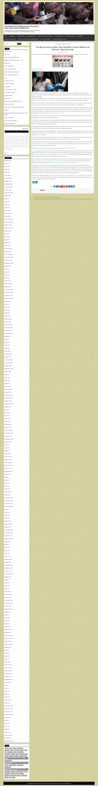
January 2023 (8, 286)
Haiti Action (7, 63)
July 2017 (7, 477)
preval (18, 775)
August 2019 (8, 406)
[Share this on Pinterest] (62, 186)
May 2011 (7, 691)
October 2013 (8, 606)
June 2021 (7, 342)
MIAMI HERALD (8, 95)
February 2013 (8, 629)
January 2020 (8, 392)
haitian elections (12, 765)
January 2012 (8, 667)
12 (16, 140)
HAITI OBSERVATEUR (10, 69)
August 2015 (8, 541)
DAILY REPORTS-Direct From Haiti (45, 36)
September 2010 (9, 714)
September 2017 (9, 471)
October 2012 (8, 641)
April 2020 (7, 383)
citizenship (10, 752)
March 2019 (8, 421)
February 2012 (8, 664)
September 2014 (9, 574)
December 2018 (9, 430)
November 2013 (9, 603)
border (11, 750)
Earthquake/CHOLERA (70, 36)
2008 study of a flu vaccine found (71, 170)
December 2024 (9, 219)
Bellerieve (7, 750)
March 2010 (8, 732)
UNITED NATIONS (9, 117)
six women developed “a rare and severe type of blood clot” (50, 100)
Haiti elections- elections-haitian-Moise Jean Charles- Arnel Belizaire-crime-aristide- (15, 769)
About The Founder (45, 39)
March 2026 (8, 175)
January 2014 (8, 597)
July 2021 (7, 339)
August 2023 (8, 266)
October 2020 (8, 365)
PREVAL (7, 110)
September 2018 (9, 439)
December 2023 (9, 254)
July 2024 (7, 234)
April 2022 (7, 313)
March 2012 (8, 662)
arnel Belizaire (20, 748)
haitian (6, 765)
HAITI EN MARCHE (9, 66)
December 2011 (9, 670)
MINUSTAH (7, 98)
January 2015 (8, 562)
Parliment (21, 773)
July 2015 (7, 544)
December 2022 (9, 289)
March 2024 (8, 245)
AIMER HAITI (8, 51)
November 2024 (9, 222)
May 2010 (7, 726)
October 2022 (8, 295)
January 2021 (8, 357)
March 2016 (8, 521)
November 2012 (9, 638)
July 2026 (7, 163)
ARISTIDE (7, 54)
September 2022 (9, 298)
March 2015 (8, 556)
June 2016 (7, 512)
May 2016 (7, 515)
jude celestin (7, 771)
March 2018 (8, 453)
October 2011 (8, 676)
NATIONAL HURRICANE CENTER (13, 101)
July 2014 (7, 579)
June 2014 (7, 582)
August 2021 (8, 336)
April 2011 (7, 694)
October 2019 (8, 401)
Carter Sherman (37, 68)
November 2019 (9, 398)
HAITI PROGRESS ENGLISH (11, 72)
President (13, 775)
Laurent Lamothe (19, 771)
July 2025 (7, 198)
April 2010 (7, 729)
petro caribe (7, 775)
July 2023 (7, 269)
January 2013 (8, 632)
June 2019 (7, 412)
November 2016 (9, 500)
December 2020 (9, 360)
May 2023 (7, 275)
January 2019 (8, 427)
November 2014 (9, 568)
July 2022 (7, 304)
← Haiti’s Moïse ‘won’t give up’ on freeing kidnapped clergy (45, 197)
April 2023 (7, 277)
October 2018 (8, 436)
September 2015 (9, 538)
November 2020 (9, 363)
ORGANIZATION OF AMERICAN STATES (14, 107)
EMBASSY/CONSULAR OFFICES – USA (14, 60)
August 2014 (8, 577)
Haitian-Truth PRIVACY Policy (59, 39)
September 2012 (9, 644)
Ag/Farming (12, 36)
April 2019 (7, 418)
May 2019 (7, 415)
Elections (80, 36)
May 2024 (7, 239)
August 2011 (8, 682)
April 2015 (7, 553)
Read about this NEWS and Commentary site (28, 39)
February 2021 (8, 354)
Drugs (6, 756)
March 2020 (8, 386)
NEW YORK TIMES (9, 104)
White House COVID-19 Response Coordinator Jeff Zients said (64, 175)
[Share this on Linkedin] (72, 186)
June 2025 (7, 201)
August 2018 (8, 442)
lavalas (25, 771)
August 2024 (8, 231)
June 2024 (7, 236)
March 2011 (8, 697)
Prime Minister (24, 775)
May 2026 (7, 169)
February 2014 (8, 594)
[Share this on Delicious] (74, 186)
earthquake (11, 756)
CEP (5, 752)
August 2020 (8, 371)
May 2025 (7, 204)
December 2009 (9, 741)
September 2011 (9, 679)
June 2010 (7, 723)
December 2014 (9, 565)
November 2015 (9, 533)
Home (6, 36)
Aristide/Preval (21, 36)
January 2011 (8, 703)
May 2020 (7, 380)
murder (16, 773)
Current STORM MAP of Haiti (12, 57)
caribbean (17, 750)
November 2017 (9, 465)
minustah (12, 773)
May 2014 (7, 585)
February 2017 (8, 491)
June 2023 (7, 272)
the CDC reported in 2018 (70, 148)
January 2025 (8, 216)
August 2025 (8, 195)
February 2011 (8, 700)
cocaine (15, 752)
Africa (6, 748)
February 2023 (8, 283)
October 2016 (8, 503)
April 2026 (7, 172)
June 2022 (7, 307)
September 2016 (9, 506)
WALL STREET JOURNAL (11, 120)
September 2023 (9, 263)
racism (6, 777)
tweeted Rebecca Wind (87, 131)
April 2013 (7, 623)
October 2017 (8, 468)
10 (9, 140)
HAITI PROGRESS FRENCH (11, 75)
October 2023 (8, 260)
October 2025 (8, 190)
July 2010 (7, 720)
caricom (21, 750)
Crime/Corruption (31, 36)
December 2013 (9, 600)
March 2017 (8, 489)
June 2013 (7, 618)
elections (21, 756)
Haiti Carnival (20, 765)
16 (6, 143)
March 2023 (8, 280)
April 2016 (7, 518)
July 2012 (7, 650)
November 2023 (9, 257)
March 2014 (8, 591)
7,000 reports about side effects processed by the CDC (49, 161)
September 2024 (9, 228)
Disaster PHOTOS (59, 36)
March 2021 (8, 351)
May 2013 (7, 620)
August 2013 (8, 612)
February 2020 (8, 389)
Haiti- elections (8, 760)
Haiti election (7, 767)
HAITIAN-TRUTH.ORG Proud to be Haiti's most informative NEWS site (22, 27)
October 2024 (8, 225)
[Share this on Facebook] (57, 186)
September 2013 (9, 609)
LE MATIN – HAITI (9, 80)
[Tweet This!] (55, 186)
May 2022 (7, 310)
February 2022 (8, 319)
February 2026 (8, 178)
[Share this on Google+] (59, 186)
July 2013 (7, 615)
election (16, 756)
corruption (7, 754)
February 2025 (8, 213)
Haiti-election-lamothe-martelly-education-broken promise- (15, 758)
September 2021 (9, 333)
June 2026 (7, 166)
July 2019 (7, 409)
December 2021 (9, 324)
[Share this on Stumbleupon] (67, 186)
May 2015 (7, 550)
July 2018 (7, 445)
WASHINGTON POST (10, 123)
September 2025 (9, 192)
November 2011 (9, 673)
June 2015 (7, 547)
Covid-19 (12, 754)
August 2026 (8, 160)
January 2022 (8, 321)
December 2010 (9, 705)
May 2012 (7, 656)
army (14, 748)
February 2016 (8, 524)
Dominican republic (23, 754)
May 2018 (7, 450)
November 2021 (9, 327)
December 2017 (9, 462)
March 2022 (8, 316)
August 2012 (8, 647)
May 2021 (7, 345)
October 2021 (8, 330)
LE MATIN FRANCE (9, 83)
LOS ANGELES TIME (10, 92)
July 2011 (7, 685)
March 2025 (8, 210)
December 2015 (9, 530)
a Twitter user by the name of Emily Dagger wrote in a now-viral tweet (52, 154)
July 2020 (7, 374)
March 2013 (8, 626)
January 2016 (8, 527)
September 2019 (9, 404)
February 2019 (8, 424)
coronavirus (20, 752)
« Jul (6, 153)
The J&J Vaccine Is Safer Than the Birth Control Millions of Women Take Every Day (63, 48)
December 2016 (9, 497)
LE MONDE (7, 86)
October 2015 (8, 535)
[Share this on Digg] (69, 186)
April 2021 (7, 348)
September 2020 (9, 368)
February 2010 (8, 735)
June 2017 (7, 480)
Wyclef (13, 777)
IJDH (6, 78)
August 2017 (8, 474)
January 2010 (8, 738)
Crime (17, 754)
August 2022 (8, 301)
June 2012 (7, 653)
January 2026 (8, 181)
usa (10, 777)
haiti (26, 756)
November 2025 (9, 187)
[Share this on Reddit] (64, 186)
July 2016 (7, 509)
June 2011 (7, 688)
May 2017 (7, 483)
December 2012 (9, 635)
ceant (26, 750)
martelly (7, 773)
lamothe (13, 771)
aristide (10, 748)
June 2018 (7, 448)
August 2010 (8, 717)
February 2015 (8, 559)
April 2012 (7, 659)
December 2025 (9, 184)
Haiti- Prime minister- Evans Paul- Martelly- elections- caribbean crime (16, 763)
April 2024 (7, 242)
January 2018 (8, 459)
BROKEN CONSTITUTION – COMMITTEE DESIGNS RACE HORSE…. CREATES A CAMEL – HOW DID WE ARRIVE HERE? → (64, 199)
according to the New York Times (56, 113)
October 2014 (8, 571)
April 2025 (7, 207)
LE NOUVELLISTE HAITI (11, 89)
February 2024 (8, 248)
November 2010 (9, 708)
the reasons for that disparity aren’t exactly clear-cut (65, 162)
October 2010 (8, 711)
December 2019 (9, 395)
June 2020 (7, 377)
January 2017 (8, 494)
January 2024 (8, 251)
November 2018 (9, 433)
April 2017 (7, 486)
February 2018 (8, 456)
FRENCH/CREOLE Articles (10, 39)
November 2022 (9, 292)
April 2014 (7, 588)
